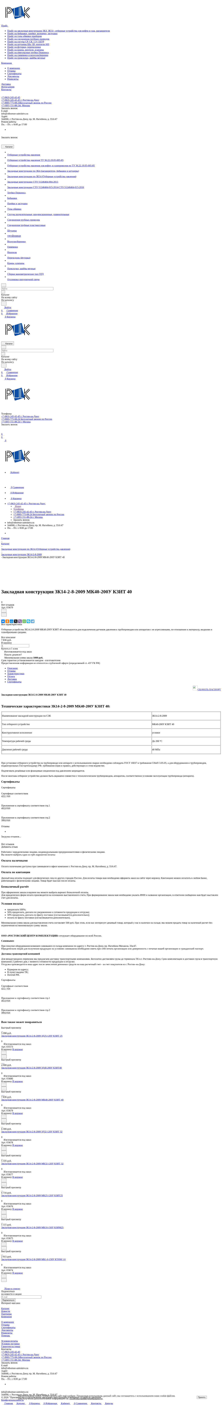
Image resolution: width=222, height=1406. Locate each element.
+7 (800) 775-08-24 (26, 103)
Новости (5, 1311)
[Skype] (28, 621)
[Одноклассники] (7, 621)
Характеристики (15, 673)
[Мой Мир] (11, 621)
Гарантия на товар (10, 1346)
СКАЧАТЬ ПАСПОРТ (209, 689)
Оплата (11, 676)
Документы (13, 76)
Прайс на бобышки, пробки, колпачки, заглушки (32, 33)
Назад (17, 506)
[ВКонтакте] (3, 621)
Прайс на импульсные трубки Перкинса (28, 52)
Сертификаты (14, 73)
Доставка (12, 679)
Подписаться (8, 1300)
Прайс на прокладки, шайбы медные (26, 58)
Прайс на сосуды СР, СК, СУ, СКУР (25, 41)
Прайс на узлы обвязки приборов (24, 36)
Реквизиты (12, 79)
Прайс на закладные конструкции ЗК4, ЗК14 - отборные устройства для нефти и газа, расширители (58, 31)
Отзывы (11, 71)
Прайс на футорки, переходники (24, 47)
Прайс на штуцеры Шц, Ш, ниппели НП (28, 44)
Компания (6, 1316)
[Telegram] (32, 621)
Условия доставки (10, 1343)
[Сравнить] (4, 614)
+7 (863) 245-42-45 (10, 97)
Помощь (5, 1335)
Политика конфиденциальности (86, 1398)
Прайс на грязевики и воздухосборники (27, 55)
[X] (16, 621)
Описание (12, 668)
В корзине (17, 1049)
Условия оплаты (9, 1341)
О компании (13, 68)
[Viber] (20, 621)
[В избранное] (3, 611)
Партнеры (6, 1314)
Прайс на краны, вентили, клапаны (25, 49)
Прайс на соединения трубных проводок (28, 39)
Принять (202, 1397)
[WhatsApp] (24, 621)
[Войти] (2, 431)
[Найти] (3, 304)
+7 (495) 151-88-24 (15, 105)
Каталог (5, 1308)
